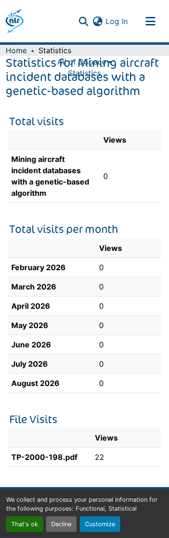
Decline (61, 524)
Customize (100, 524)
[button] (14, 21)
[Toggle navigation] (150, 21)
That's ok (24, 524)
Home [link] (16, 50)
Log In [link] (117, 21)
